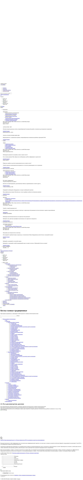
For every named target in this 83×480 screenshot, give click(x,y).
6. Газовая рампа (13, 328)
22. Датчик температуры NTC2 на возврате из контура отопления (23, 346)
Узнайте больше (6, 131)
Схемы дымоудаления (9, 172)
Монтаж (7, 283)
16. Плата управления (14, 339)
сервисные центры (7, 90)
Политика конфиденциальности (19, 453)
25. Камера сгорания (14, 349)
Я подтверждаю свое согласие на (17, 475)
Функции (7, 382)
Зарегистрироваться (4, 94)
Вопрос (15, 466)
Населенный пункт (18, 463)
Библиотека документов (10, 171)
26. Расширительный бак (15, 350)
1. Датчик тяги (13, 323)
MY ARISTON (8, 299)
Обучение (7, 291)
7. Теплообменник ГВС (15, 330)
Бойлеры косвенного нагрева (11, 119)
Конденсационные (16, 118)
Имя (15, 457)
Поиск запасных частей (10, 148)
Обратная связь (6, 303)
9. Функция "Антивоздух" (13, 392)
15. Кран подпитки (14, 338)
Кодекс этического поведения (32, 453)
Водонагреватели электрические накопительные (58, 200)
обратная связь (6, 91)
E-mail (15, 461)
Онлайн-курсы (11, 293)
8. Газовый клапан (14, 331)
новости (4, 87)
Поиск (18, 315)
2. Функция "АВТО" (12, 384)
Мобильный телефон (18, 460)
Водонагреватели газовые (13, 268)
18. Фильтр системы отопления (16, 342)
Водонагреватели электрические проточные (19, 298)
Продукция (7, 263)
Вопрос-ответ (19, 226)
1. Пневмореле (13, 353)
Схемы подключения (12, 400)
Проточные (14, 113)
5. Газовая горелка (14, 327)
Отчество (16, 458)
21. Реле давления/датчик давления (17, 345)
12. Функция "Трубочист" (13, 395)
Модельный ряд (8, 401)
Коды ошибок (8, 146)
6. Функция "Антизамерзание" (14, 389)
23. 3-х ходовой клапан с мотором (17, 347)
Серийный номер (9, 147)
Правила (7, 226)
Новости (5, 301)
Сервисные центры (9, 143)
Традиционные (8, 118)
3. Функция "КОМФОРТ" (13, 386)
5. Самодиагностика (12, 388)
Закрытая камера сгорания (13, 351)
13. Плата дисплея (14, 336)
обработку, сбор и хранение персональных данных (24, 475)
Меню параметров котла (10, 145)
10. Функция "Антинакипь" (13, 393)
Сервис (6, 276)
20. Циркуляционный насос (16, 344)
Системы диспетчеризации (11, 120)
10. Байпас (12, 333)
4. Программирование (12, 387)
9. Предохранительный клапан (16, 332)
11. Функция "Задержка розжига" (15, 394)
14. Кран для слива (14, 337)
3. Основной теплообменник (16, 325)
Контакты (5, 302)
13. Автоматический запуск (13, 397)
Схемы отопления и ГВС (10, 173)
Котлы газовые (11, 271)
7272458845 (2, 84)
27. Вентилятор (13, 381)
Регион (15, 462)
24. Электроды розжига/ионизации (17, 348)
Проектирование (8, 286)
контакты (5, 88)
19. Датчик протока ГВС (15, 343)
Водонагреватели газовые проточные (40, 200)
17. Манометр (13, 341)
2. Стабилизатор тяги (14, 324)
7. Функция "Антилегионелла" (14, 390)
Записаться (5, 212)
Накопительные (8, 113)
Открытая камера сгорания (13, 322)
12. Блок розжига (13, 335)
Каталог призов (12, 226)
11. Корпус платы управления (16, 334)
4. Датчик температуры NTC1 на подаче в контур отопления (22, 326)
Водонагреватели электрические (14, 264)
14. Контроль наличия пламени (14, 398)
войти (4, 305)
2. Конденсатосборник (15, 354)
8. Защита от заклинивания (13, 391)
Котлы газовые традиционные (11, 200)
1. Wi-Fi (9, 383)
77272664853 (12, 304)
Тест (6, 320)
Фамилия (16, 456)
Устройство (7, 321)
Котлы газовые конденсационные (25, 200)
